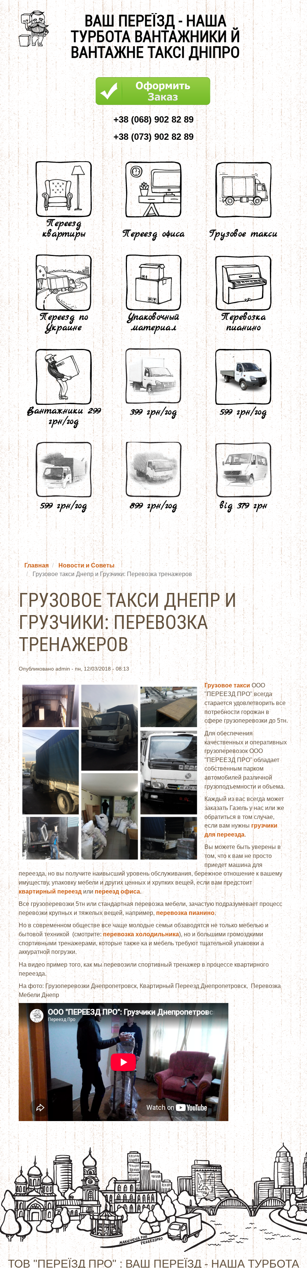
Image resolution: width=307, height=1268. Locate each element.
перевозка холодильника (141, 934)
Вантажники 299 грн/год (63, 416)
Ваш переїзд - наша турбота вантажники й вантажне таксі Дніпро (155, 36)
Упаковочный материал (153, 322)
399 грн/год (153, 412)
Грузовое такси (243, 234)
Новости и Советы (86, 565)
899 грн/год (153, 505)
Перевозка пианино (243, 322)
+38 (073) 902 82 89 (153, 137)
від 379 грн (243, 505)
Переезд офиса (153, 234)
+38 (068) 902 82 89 (153, 119)
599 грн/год (243, 412)
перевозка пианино (185, 913)
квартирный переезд (50, 891)
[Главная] (36, 28)
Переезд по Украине (64, 322)
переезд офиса (117, 891)
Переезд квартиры (63, 229)
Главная (36, 565)
